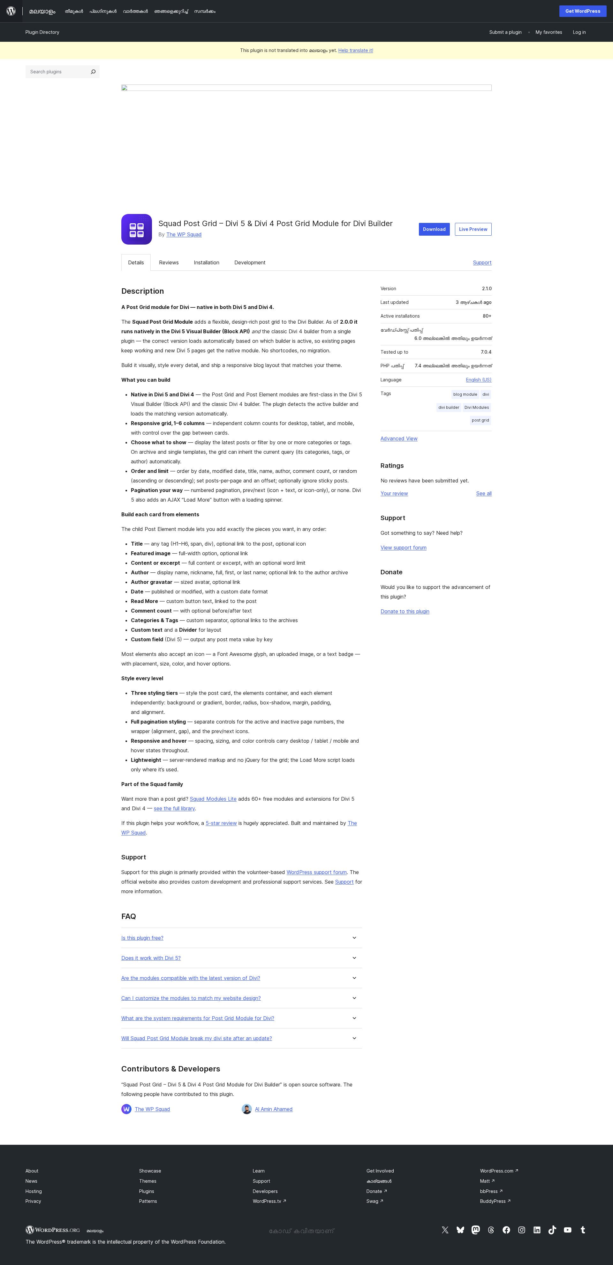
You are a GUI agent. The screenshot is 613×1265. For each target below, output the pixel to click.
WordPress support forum (317, 872)
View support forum (404, 547)
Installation (206, 262)
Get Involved (380, 1170)
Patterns (148, 1201)
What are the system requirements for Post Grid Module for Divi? (197, 1018)
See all (484, 493)
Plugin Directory (42, 32)
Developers (265, 1191)
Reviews (169, 262)
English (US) (479, 379)
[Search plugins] (93, 71)
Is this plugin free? (142, 938)
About (32, 1170)
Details (136, 262)
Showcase (150, 1170)
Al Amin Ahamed (274, 1109)
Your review (394, 493)
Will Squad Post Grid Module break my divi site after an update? (196, 1038)
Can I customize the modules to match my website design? (191, 998)
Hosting (34, 1191)
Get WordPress (583, 11)
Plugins (146, 1191)
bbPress (491, 1191)
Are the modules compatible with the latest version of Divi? (190, 978)
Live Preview (473, 229)
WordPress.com (499, 1170)
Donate (377, 1191)
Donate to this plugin (405, 611)
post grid (480, 420)
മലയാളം (95, 1230)
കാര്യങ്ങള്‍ (379, 1181)
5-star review (221, 823)
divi (485, 394)
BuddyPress (495, 1201)
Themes (147, 1181)
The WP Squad (184, 234)
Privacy (33, 1201)
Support (482, 262)
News (31, 1181)
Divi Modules (477, 407)
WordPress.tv (270, 1201)
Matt (487, 1181)
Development (250, 262)
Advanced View (399, 438)
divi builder (448, 407)
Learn (259, 1170)
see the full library (174, 808)
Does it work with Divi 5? (151, 958)
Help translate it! (355, 50)
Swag (375, 1201)
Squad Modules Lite (213, 799)
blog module (465, 394)
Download (434, 229)
